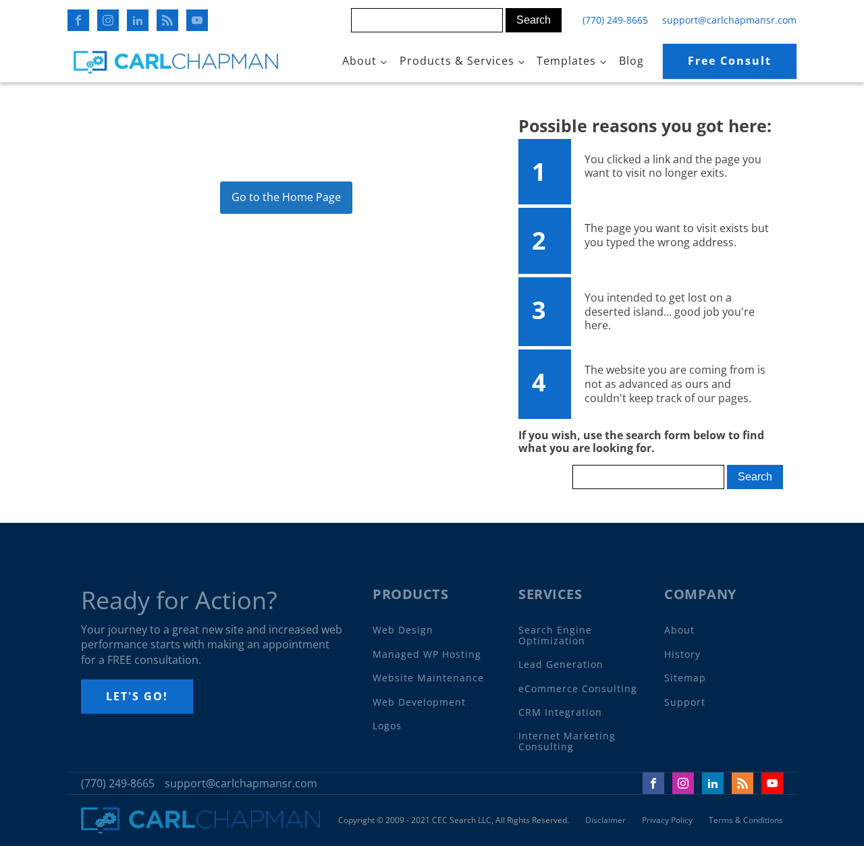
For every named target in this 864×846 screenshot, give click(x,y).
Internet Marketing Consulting (567, 741)
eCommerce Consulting (577, 688)
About (359, 60)
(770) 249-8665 (615, 19)
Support (684, 702)
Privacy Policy (667, 820)
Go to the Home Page (286, 197)
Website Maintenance (428, 678)
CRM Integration (560, 712)
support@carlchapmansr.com (729, 19)
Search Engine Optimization (555, 635)
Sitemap (685, 678)
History (682, 654)
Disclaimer (605, 820)
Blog (631, 60)
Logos (387, 726)
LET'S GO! (137, 696)
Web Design (403, 630)
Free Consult (730, 60)
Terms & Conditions (746, 820)
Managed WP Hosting (427, 654)
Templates (566, 60)
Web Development (419, 702)
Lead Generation (560, 664)
